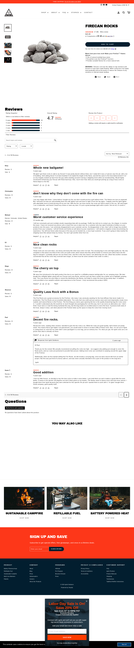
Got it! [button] (124, 644)
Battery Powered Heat (10, 568)
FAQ (64, 12)
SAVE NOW (67, 637)
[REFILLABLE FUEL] (67, 498)
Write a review (104, 32)
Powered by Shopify (67, 587)
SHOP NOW (24, 518)
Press (31, 574)
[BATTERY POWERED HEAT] (109, 498)
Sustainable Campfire (10, 574)
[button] (107, 36)
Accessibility (84, 574)
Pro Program (59, 571)
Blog (31, 571)
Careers (32, 579)
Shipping (109, 576)
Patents (6, 579)
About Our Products (35, 581)
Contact (88, 12)
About (54, 12)
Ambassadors (34, 576)
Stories (75, 12)
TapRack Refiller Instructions (115, 581)
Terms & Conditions (87, 571)
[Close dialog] (86, 601)
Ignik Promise (111, 571)
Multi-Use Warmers (9, 576)
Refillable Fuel (8, 571)
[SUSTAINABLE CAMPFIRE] (24, 498)
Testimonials (110, 579)
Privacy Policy (85, 568)
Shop (44, 12)
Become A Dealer (60, 574)
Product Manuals (112, 574)
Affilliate (57, 568)
